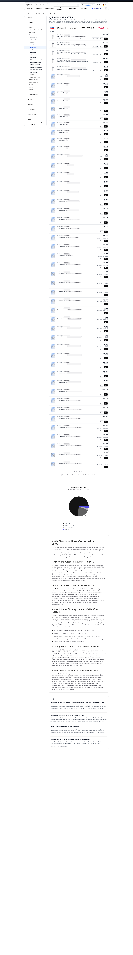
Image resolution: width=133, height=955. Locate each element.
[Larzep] (105, 27)
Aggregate (31, 84)
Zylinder (30, 25)
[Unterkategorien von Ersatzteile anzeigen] (27, 89)
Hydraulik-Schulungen (59, 8)
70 (85, 474)
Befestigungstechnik (33, 82)
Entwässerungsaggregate (36, 67)
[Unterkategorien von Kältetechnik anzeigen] (26, 119)
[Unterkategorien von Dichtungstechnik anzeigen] (26, 114)
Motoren (31, 22)
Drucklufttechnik (31, 124)
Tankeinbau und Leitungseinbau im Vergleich (73, 585)
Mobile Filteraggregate (35, 62)
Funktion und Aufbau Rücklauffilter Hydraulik (73, 562)
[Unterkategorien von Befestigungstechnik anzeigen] (27, 82)
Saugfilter (32, 42)
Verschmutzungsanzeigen (36, 49)
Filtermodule (33, 57)
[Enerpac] (63, 27)
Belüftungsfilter (33, 39)
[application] (78, 506)
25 (72, 474)
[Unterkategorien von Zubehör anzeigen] (27, 92)
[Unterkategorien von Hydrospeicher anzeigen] (27, 32)
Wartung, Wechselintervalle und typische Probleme (75, 646)
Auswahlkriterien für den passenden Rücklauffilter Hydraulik (75, 610)
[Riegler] (87, 27)
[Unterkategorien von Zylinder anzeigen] (27, 25)
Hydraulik (29, 8)
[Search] (78, 5)
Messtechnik (31, 74)
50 (78, 474)
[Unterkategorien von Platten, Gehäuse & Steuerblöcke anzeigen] (27, 30)
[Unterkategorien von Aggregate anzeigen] (27, 84)
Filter (47, 13)
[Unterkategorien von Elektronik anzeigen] (26, 102)
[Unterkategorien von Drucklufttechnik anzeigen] (26, 124)
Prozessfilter (33, 52)
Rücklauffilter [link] (53, 13)
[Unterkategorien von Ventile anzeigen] (27, 27)
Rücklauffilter (33, 47)
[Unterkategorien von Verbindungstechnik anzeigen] (27, 79)
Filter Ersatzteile (33, 72)
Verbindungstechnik (33, 79)
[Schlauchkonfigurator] (106, 8)
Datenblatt (96, 38)
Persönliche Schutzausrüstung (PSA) (36, 122)
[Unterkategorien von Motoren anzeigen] (27, 22)
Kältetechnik (30, 119)
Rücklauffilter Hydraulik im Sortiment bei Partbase (75, 670)
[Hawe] (76, 27)
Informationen (83, 8)
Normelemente (31, 109)
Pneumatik (38, 8)
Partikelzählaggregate (35, 64)
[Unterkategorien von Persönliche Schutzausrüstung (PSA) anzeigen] (26, 122)
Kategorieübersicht (32, 13)
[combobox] (41, 4)
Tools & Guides (72, 8)
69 (83, 474)
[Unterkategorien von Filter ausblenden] (27, 35)
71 (88, 474)
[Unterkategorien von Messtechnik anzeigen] (27, 74)
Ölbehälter (31, 87)
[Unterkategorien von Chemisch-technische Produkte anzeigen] (26, 112)
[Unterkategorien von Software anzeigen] (26, 107)
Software (30, 107)
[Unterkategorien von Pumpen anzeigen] (27, 20)
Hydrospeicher (32, 32)
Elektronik (30, 102)
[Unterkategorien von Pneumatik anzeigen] (26, 99)
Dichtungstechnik (32, 114)
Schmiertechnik (31, 117)
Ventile (30, 27)
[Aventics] (49, 27)
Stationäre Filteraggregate (36, 59)
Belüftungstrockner (34, 54)
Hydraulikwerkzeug (33, 94)
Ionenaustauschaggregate (36, 69)
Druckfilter (32, 44)
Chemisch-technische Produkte (35, 112)
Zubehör (31, 92)
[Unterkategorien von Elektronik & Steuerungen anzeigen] (27, 77)
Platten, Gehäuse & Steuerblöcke (36, 29)
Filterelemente (33, 37)
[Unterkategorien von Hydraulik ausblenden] (26, 17)
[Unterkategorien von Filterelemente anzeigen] (28, 37)
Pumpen (30, 20)
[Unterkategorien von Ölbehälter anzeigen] (27, 87)
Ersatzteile (31, 89)
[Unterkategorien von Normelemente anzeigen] (26, 109)
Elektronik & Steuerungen (35, 77)
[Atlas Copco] (96, 27)
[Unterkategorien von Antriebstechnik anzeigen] (26, 97)
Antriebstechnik (49, 8)
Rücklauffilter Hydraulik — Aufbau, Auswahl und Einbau (74, 542)
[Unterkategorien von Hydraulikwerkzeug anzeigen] (27, 94)
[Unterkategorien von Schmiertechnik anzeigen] (26, 117)
